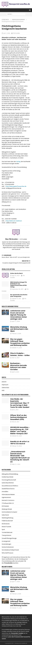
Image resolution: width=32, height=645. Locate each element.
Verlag (18, 161)
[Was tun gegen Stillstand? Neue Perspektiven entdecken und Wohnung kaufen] (5, 340)
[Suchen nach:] (16, 14)
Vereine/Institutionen (8, 547)
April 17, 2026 (16, 321)
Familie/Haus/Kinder (7, 477)
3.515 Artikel (23, 239)
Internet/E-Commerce (8, 500)
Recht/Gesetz (6, 523)
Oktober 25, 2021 (17, 436)
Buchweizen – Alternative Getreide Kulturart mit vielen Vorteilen (18, 366)
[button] (30, 10)
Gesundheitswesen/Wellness (10, 486)
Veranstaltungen (6, 544)
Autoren (4, 381)
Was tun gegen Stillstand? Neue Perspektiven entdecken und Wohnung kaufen (20, 342)
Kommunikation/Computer (9, 512)
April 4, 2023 (15, 372)
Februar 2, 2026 (16, 333)
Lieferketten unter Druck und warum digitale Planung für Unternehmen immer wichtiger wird (18, 315)
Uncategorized (6, 541)
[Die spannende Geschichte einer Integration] (5, 296)
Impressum (5, 384)
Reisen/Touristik (6, 526)
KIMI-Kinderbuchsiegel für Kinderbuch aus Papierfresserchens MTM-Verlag (18, 284)
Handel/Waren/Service (8, 488)
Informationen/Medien (8, 494)
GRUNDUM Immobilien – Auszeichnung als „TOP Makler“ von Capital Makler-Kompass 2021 (20, 430)
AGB (3, 390)
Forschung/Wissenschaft (9, 480)
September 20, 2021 (18, 289)
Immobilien (5, 491)
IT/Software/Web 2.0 (8, 503)
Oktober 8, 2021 (16, 298)
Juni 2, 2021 (15, 409)
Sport (3, 529)
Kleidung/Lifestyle (7, 509)
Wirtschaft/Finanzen (7, 553)
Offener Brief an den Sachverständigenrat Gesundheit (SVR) (18, 417)
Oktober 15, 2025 (17, 347)
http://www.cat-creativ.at (14, 221)
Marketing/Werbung (7, 518)
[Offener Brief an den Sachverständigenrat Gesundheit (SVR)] (5, 416)
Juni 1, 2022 (6, 33)
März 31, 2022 (16, 464)
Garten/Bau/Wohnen (8, 483)
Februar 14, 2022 (17, 446)
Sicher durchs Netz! (16, 273)
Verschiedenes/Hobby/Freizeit (10, 550)
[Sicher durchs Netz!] (5, 275)
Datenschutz (5, 387)
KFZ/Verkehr (5, 506)
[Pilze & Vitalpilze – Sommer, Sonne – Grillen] (5, 354)
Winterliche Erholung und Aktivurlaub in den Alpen (19, 329)
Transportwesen (6, 535)
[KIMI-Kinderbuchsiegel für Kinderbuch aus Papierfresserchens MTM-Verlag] (5, 284)
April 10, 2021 (16, 275)
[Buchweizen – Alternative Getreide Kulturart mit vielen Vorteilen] (5, 365)
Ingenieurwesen (6, 497)
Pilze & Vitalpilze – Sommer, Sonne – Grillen (20, 354)
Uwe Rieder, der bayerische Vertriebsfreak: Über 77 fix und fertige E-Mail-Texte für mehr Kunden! (19, 403)
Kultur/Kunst (5, 515)
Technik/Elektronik (7, 532)
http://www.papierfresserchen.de (16, 186)
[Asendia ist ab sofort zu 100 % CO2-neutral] (5, 443)
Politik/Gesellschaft (7, 521)
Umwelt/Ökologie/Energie (9, 538)
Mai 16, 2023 (15, 358)
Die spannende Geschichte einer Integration (18, 295)
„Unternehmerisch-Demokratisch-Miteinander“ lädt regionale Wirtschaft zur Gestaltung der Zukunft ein (20, 457)
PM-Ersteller (16, 33)
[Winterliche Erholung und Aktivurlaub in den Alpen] (5, 328)
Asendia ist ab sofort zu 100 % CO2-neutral (19, 442)
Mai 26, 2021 (15, 422)
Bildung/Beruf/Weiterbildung (10, 474)
